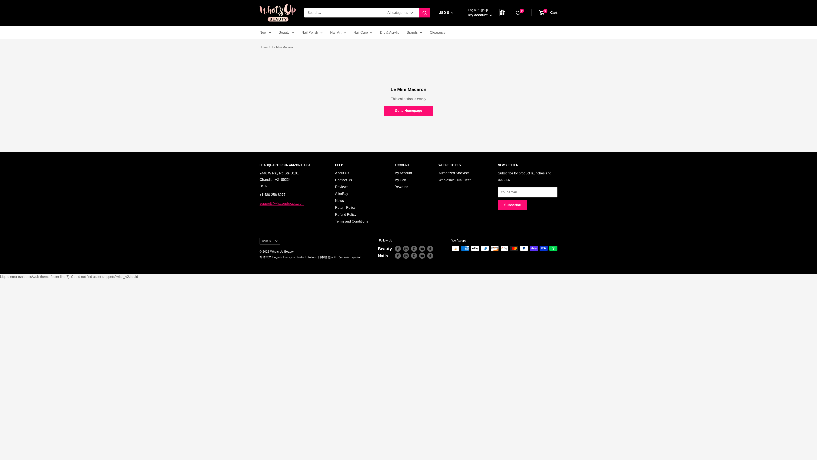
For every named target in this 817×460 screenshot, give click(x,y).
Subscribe (512, 205)
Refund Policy (345, 214)
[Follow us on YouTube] (422, 249)
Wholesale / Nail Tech (454, 180)
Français (289, 257)
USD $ (266, 241)
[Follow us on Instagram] (406, 249)
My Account (403, 173)
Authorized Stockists (453, 173)
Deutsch (301, 257)
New (263, 32)
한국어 (332, 257)
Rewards (401, 187)
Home (264, 47)
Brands (412, 32)
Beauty (284, 32)
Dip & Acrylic (389, 32)
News (339, 201)
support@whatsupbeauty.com (282, 203)
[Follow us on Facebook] (398, 249)
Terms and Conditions (351, 221)
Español (355, 257)
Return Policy (345, 207)
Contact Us (343, 180)
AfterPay (341, 194)
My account (478, 15)
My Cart (400, 180)
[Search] (424, 12)
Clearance (438, 32)
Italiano (312, 257)
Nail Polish (309, 32)
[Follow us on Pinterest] (414, 249)
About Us (342, 173)
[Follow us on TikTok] (430, 249)
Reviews (341, 187)
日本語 (322, 257)
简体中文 (265, 257)
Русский (343, 257)
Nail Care (360, 32)
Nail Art (335, 32)
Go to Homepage (408, 110)
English (277, 257)
